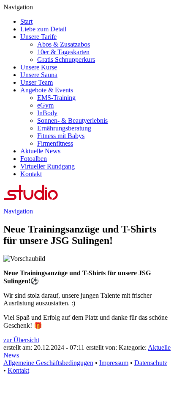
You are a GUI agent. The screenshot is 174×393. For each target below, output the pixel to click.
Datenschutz (150, 362)
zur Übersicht (21, 339)
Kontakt (18, 370)
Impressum (113, 362)
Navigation (18, 211)
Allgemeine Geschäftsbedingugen (48, 362)
